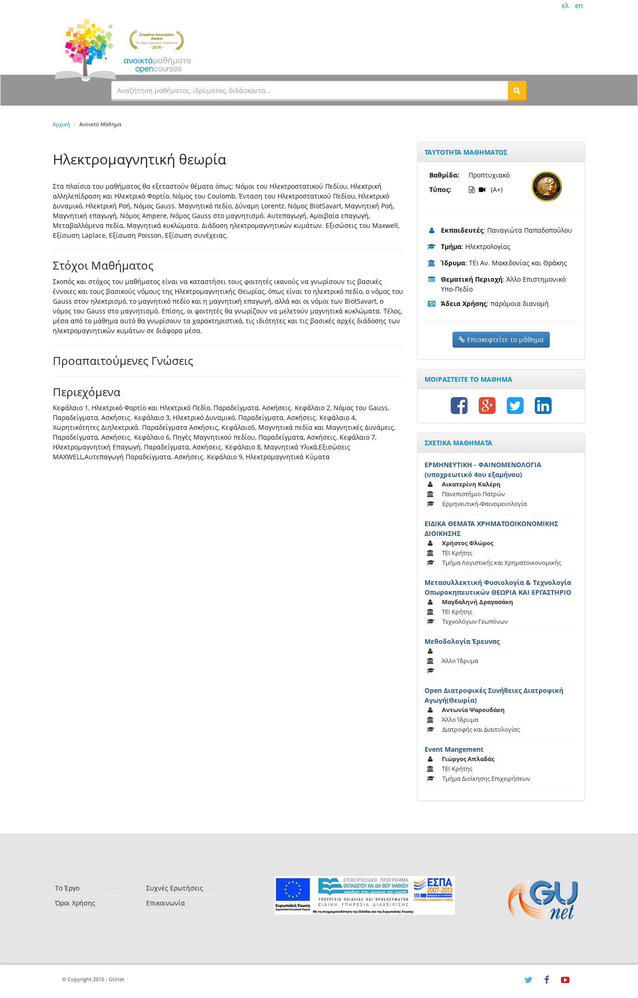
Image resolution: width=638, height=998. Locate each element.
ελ (565, 5)
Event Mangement (454, 749)
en (579, 5)
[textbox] (309, 90)
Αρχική (61, 124)
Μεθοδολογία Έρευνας (462, 641)
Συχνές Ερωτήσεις (174, 888)
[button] (517, 90)
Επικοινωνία (165, 902)
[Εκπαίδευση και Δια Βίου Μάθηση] (364, 895)
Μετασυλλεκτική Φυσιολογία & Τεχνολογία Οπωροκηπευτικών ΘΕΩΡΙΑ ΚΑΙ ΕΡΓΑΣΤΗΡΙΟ (498, 587)
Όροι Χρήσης (75, 902)
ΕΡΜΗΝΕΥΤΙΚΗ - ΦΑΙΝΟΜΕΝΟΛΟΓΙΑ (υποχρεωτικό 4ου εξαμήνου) (483, 469)
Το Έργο (67, 888)
